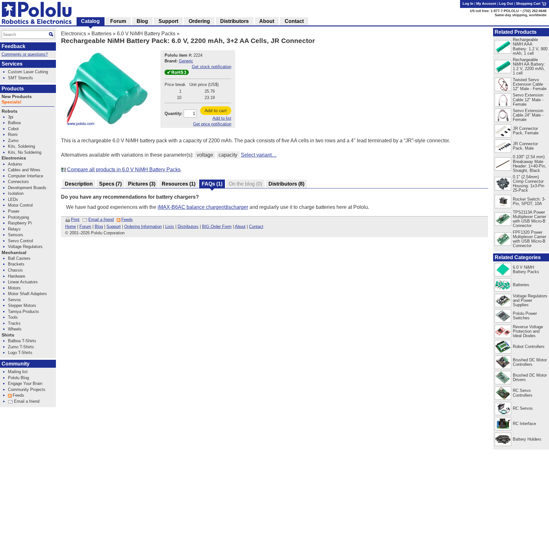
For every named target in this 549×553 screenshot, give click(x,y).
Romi (12, 134)
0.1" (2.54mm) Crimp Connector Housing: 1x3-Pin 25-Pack (528, 183)
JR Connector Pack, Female (526, 130)
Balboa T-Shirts (22, 340)
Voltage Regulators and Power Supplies (530, 300)
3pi (10, 117)
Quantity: (173, 113)
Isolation (16, 193)
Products (13, 88)
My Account (486, 3)
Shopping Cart (528, 3)
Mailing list (18, 371)
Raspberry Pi (20, 223)
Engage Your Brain (25, 383)
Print (75, 219)
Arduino (15, 164)
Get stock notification (211, 66)
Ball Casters (19, 258)
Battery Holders (527, 439)
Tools (13, 317)
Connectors (18, 181)
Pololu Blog (18, 377)
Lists (169, 226)
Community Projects (26, 389)
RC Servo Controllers (522, 392)
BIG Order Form (217, 226)
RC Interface (524, 423)
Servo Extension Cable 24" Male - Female (528, 115)
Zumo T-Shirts (21, 346)
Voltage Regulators (25, 246)
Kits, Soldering (21, 146)
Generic (186, 61)
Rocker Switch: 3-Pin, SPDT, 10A (529, 201)
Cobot (13, 128)
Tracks (14, 323)
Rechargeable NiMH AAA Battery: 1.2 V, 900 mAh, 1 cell (530, 46)
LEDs (13, 199)
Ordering (199, 21)
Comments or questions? (25, 54)
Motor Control (20, 205)
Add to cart (216, 110)
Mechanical (14, 252)
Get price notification (212, 124)
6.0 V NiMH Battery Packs (146, 33)
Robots (9, 111)
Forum (85, 226)
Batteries (102, 33)
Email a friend (101, 219)
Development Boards (27, 187)
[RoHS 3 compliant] (177, 73)
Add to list (222, 118)
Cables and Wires (24, 169)
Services (12, 64)
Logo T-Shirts (20, 352)
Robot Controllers (529, 346)
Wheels (15, 329)
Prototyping (18, 217)
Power (13, 211)
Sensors (15, 234)
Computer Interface (25, 176)
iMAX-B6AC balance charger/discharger (203, 207)
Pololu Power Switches (525, 315)
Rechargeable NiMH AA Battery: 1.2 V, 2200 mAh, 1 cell (529, 66)
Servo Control (20, 240)
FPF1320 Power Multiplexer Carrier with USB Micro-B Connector (529, 239)
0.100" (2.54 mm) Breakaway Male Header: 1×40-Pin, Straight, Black (529, 163)
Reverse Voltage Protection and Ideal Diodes (528, 331)
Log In (468, 3)
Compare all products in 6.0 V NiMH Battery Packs (123, 169)
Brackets (16, 264)
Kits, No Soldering (24, 152)
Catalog (90, 21)
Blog (99, 226)
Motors (14, 288)
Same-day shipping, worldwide (520, 15)
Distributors (188, 226)
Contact (256, 226)
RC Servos (523, 408)
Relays (14, 229)
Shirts (8, 335)
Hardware (16, 276)
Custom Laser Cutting (28, 71)
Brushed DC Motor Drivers (530, 377)
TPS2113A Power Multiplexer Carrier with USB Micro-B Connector (529, 219)
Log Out (506, 3)
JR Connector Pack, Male (525, 146)
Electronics (73, 33)
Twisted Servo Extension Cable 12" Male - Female (529, 84)
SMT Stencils (20, 77)
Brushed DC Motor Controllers (530, 362)
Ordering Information (143, 226)
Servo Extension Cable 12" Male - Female (528, 99)
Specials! (12, 102)
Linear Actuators (23, 282)
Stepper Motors (22, 305)
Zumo (13, 140)
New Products (17, 96)
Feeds (127, 219)
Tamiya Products (23, 311)
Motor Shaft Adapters (27, 293)
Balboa (14, 122)
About (240, 226)
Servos (14, 299)
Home (70, 226)
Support (113, 226)
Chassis (15, 270)
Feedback (13, 46)
